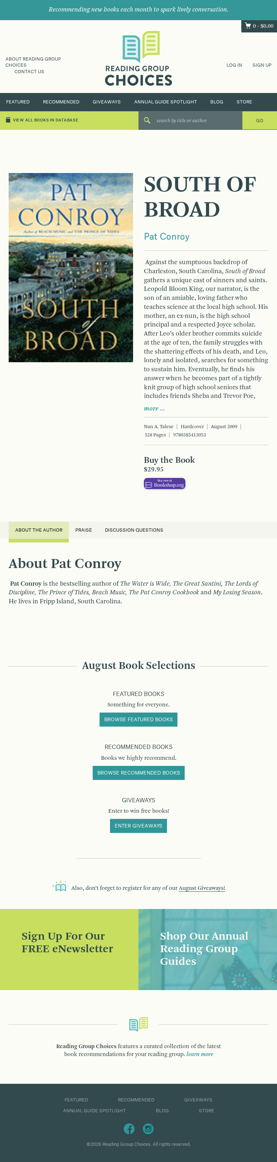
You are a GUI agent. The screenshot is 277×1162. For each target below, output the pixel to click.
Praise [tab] (83, 530)
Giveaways (107, 102)
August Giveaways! (202, 888)
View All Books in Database (46, 120)
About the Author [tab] (38, 530)
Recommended (61, 102)
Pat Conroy (166, 237)
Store (244, 102)
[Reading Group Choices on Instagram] (148, 1128)
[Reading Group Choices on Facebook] (129, 1128)
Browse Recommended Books (138, 773)
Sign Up (262, 65)
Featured (18, 102)
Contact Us (29, 72)
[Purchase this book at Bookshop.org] (164, 483)
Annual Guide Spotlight (165, 102)
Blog (216, 102)
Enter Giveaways (138, 826)
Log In (234, 65)
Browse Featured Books (138, 720)
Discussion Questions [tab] (134, 530)
